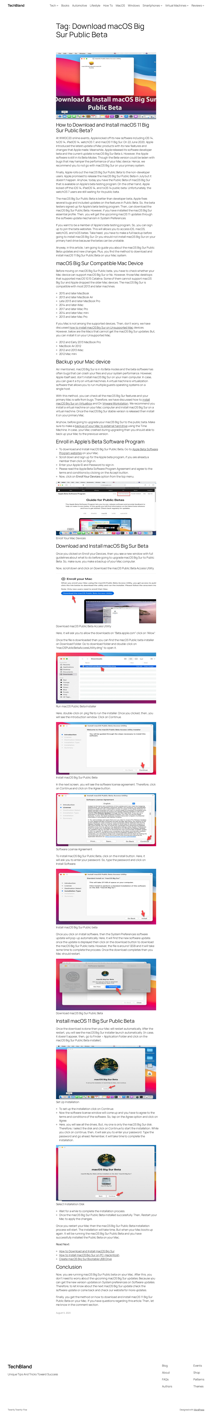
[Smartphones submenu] (161, 5)
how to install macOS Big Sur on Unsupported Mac (101, 327)
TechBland (16, 5)
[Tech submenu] (57, 5)
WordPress (199, 1409)
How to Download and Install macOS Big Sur (87, 1251)
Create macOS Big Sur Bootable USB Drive (85, 1259)
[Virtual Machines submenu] (188, 5)
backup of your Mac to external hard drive (101, 426)
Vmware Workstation (115, 403)
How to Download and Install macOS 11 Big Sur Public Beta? (102, 127)
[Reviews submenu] (203, 5)
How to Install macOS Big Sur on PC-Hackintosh (89, 1255)
